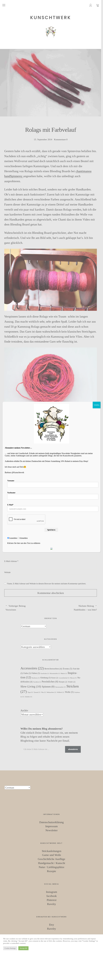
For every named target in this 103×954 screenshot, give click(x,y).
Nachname (11, 493)
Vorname (10, 481)
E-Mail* (10, 505)
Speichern (51, 530)
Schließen (96, 405)
